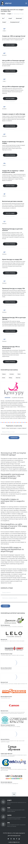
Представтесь (6, 592)
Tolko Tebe (18, 377)
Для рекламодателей (14, 835)
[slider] (7, 397)
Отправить (5, 606)
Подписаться (14, 437)
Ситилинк (12, 374)
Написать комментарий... (10, 598)
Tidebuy (10, 377)
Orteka (3, 377)
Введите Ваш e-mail (8, 431)
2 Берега (4, 374)
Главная (3, 13)
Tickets (19, 374)
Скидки (9, 13)
